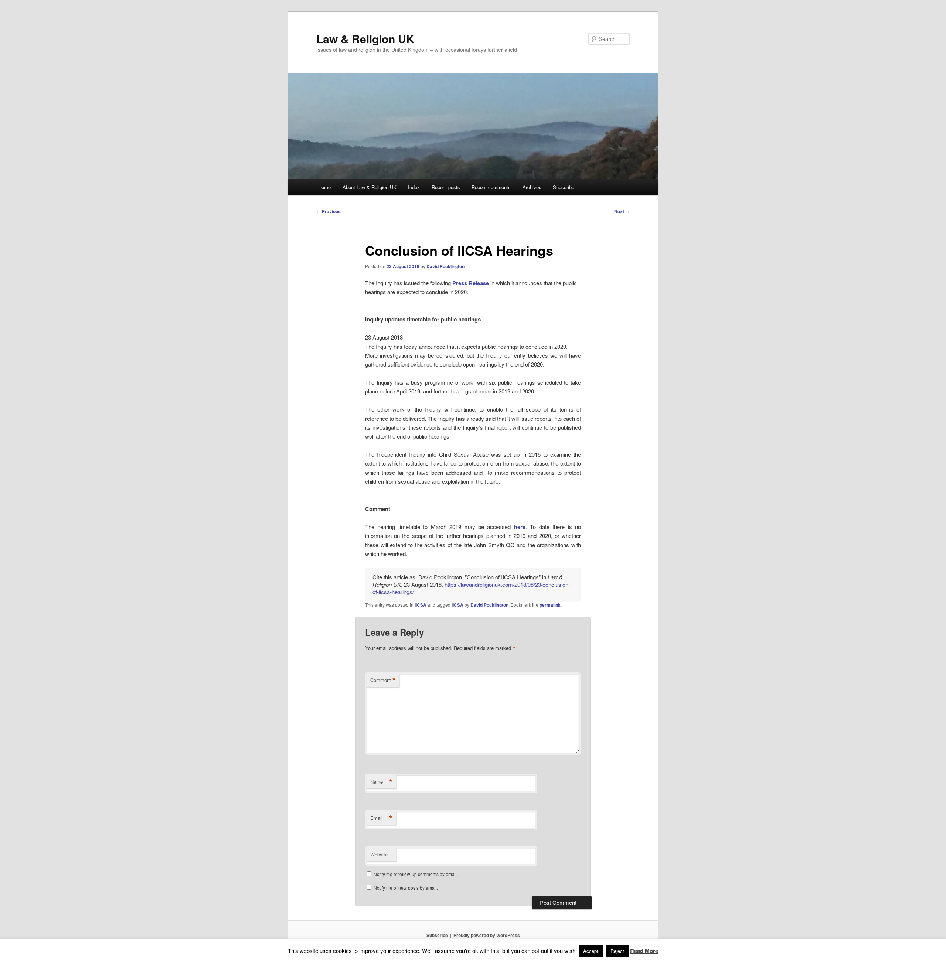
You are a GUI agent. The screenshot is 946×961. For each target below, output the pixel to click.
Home (324, 187)
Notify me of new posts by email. (406, 888)
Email (381, 818)
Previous (328, 211)
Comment (383, 680)
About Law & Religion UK (370, 187)
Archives (532, 187)
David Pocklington (445, 266)
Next (622, 211)
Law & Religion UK (365, 39)
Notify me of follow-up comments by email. (416, 874)
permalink (550, 605)
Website (379, 854)
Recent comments (491, 187)
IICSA (420, 605)
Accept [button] (590, 950)
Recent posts (446, 187)
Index (414, 187)
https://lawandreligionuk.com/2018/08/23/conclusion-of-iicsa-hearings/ (471, 588)
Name (381, 782)
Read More (644, 951)
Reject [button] (617, 950)
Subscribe (563, 187)
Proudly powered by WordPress (486, 935)
